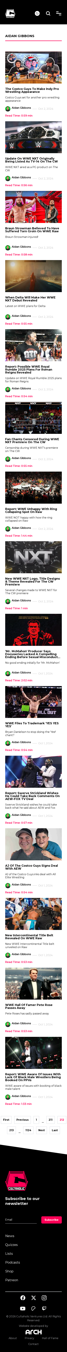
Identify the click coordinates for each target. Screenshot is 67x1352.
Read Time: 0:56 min (19, 185)
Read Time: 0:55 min (18, 323)
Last (55, 1130)
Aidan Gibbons (21, 107)
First (6, 1119)
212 (62, 1119)
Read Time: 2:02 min (18, 680)
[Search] (48, 13)
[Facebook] (23, 1298)
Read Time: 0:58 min (19, 254)
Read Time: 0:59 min (19, 115)
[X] (33, 1298)
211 (51, 1119)
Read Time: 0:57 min (18, 822)
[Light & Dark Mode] (37, 13)
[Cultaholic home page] (20, 13)
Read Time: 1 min (16, 608)
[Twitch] (44, 1308)
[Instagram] (44, 1298)
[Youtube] (23, 1308)
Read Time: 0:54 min (19, 396)
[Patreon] (33, 1308)
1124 (28, 1130)
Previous (22, 1119)
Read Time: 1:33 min (18, 1103)
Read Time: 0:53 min (18, 962)
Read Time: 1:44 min (18, 535)
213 (11, 1130)
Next (41, 1130)
